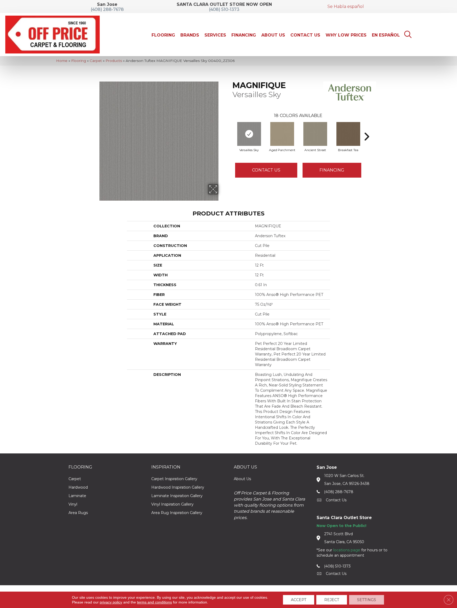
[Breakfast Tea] (348, 134)
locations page (346, 550)
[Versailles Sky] (249, 134)
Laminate (77, 495)
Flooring (78, 60)
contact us (336, 500)
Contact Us (266, 170)
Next (367, 128)
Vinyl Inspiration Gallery (172, 504)
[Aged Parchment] (282, 134)
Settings (366, 599)
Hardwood (78, 487)
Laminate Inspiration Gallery (177, 495)
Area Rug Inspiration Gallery (176, 512)
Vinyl (72, 504)
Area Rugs (78, 512)
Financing (331, 170)
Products (114, 60)
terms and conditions (154, 602)
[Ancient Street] (315, 134)
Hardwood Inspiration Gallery (177, 487)
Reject (331, 599)
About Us (242, 478)
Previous (230, 128)
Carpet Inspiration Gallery (174, 478)
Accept (298, 599)
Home (61, 60)
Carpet (96, 60)
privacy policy (111, 602)
